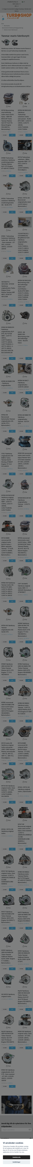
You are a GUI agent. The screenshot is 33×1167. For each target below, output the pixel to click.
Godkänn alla (16, 1157)
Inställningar (16, 1162)
